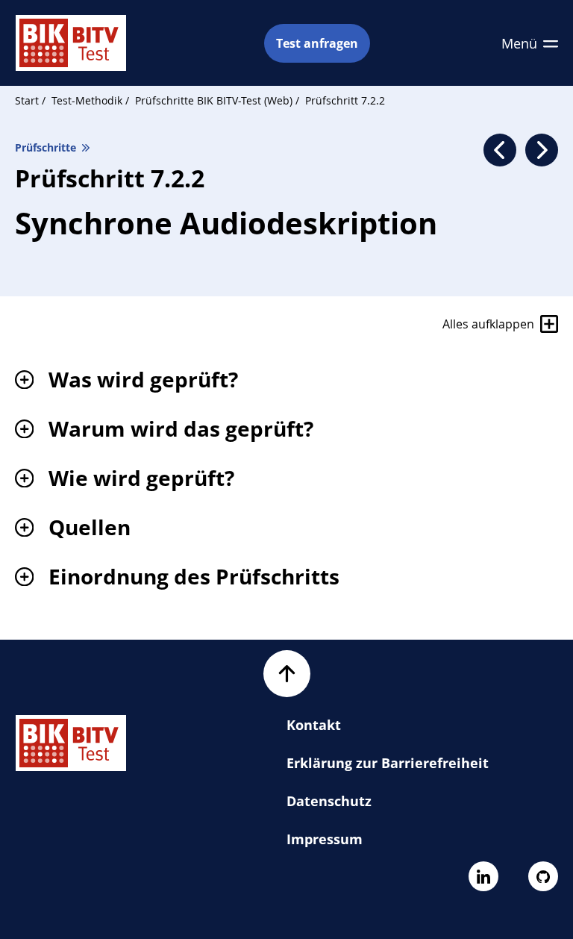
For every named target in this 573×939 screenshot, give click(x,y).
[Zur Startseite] (71, 43)
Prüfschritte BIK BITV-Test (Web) (215, 100)
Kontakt (313, 725)
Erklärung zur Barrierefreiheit (387, 763)
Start (27, 100)
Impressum (324, 839)
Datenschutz (329, 801)
